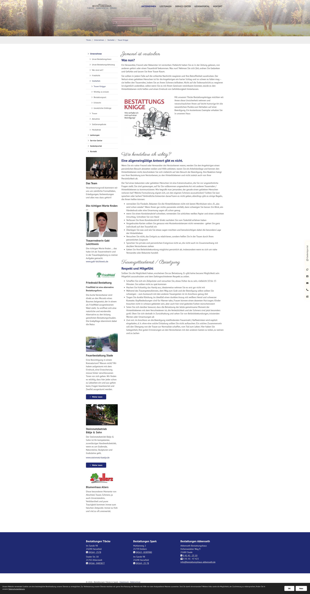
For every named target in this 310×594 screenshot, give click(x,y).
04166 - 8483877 (97, 563)
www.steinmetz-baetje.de (97, 457)
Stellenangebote (99, 124)
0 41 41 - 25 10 (190, 555)
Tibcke (88, 40)
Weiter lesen (97, 397)
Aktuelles (96, 119)
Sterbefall (110, 40)
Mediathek (96, 130)
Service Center (183, 6)
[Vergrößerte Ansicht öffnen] (146, 120)
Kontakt (217, 6)
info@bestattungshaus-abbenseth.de (197, 562)
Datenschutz (135, 582)
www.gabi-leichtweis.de (97, 261)
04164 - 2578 (95, 552)
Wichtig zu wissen (101, 92)
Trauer (94, 113)
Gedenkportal (202, 6)
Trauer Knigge (123, 40)
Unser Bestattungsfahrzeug (103, 64)
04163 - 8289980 (144, 552)
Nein (301, 588)
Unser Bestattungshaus (101, 59)
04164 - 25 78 (142, 563)
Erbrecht (97, 102)
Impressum (124, 582)
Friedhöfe (96, 75)
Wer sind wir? (97, 70)
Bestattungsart (100, 97)
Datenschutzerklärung (16, 589)
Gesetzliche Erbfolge (102, 108)
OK (289, 588)
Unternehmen (148, 6)
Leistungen (165, 6)
